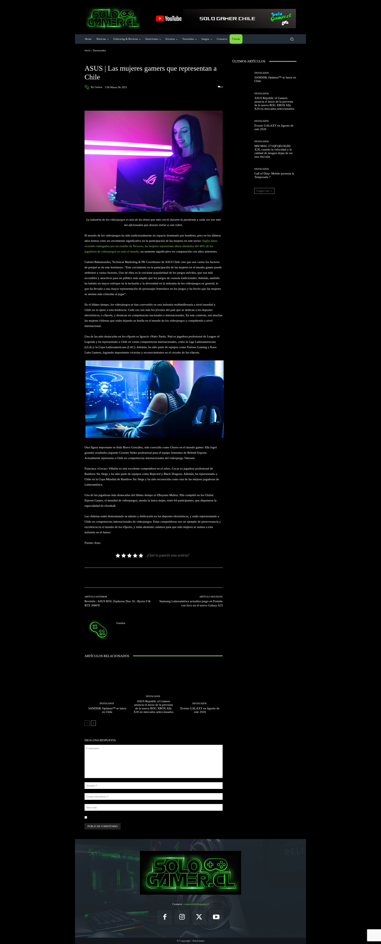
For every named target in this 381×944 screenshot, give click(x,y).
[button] (291, 39)
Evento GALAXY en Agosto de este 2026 (199, 710)
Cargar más (262, 190)
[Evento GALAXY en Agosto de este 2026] (200, 689)
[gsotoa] (88, 87)
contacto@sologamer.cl (196, 904)
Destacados (99, 50)
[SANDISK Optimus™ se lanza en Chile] (107, 689)
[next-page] (93, 723)
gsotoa (98, 87)
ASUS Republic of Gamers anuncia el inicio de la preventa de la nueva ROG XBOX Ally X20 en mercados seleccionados (153, 706)
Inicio (87, 50)
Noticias (112, 59)
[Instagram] (182, 917)
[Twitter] (199, 917)
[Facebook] (165, 917)
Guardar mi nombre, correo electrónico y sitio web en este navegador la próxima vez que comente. (141, 817)
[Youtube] (216, 917)
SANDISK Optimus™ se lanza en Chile (107, 710)
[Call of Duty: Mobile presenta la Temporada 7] (241, 173)
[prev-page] (87, 723)
